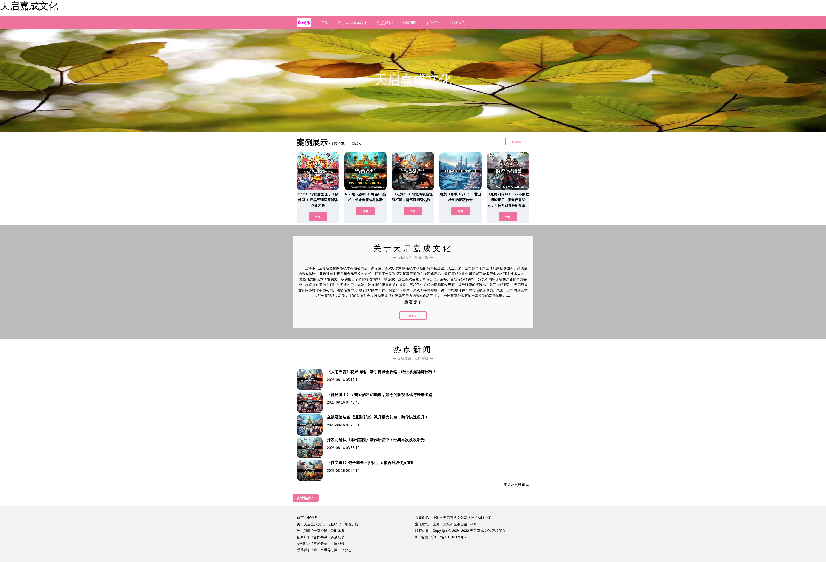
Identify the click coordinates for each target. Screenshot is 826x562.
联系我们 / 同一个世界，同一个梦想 (324, 550)
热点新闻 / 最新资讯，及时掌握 (321, 531)
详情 (318, 216)
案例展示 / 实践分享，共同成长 (321, 543)
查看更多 (413, 301)
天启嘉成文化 (29, 5)
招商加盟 (409, 22)
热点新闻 (385, 22)
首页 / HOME (307, 518)
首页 (325, 22)
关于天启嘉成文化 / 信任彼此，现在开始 (328, 524)
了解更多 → (413, 315)
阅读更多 (517, 141)
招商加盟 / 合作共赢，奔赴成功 (321, 537)
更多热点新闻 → (516, 485)
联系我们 (457, 22)
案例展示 (433, 22)
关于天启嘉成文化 (352, 22)
